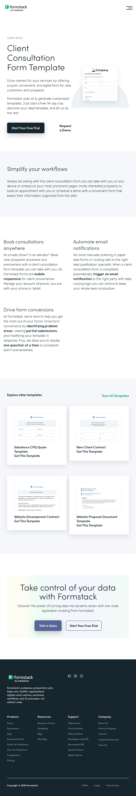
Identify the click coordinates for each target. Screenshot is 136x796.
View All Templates (115, 396)
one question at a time (21, 345)
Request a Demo (65, 128)
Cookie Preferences (108, 739)
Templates (15, 38)
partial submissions (41, 331)
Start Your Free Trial (26, 128)
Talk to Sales (48, 625)
